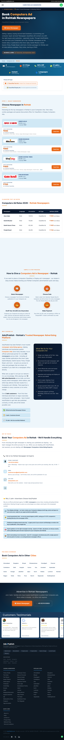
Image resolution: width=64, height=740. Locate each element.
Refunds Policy (7, 722)
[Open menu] (2, 5)
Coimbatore (6, 567)
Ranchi (32, 575)
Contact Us (6, 717)
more (41, 169)
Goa (36, 567)
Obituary (7, 653)
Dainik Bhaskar (24, 139)
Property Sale (25, 651)
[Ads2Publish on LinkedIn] (19, 736)
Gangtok (22, 567)
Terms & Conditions (9, 724)
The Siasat (19, 696)
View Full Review (6, 635)
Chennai (53, 563)
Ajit (4, 696)
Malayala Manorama (8, 692)
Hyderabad (52, 567)
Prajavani (5, 701)
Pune (25, 575)
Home (3, 61)
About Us (6, 713)
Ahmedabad (6, 563)
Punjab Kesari (23, 174)
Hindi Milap (6, 686)
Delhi (14, 567)
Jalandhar (20, 571)
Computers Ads (7, 351)
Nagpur (5, 575)
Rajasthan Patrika (21, 681)
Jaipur (28, 571)
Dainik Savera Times (25, 157)
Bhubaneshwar (33, 563)
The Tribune (6, 677)
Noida (12, 575)
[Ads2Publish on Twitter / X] (15, 736)
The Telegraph (20, 701)
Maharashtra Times (8, 699)
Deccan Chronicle (21, 675)
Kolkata (42, 571)
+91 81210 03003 (13, 462)
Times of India (6, 673)
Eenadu (5, 688)
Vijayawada (40, 575)
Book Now (56, 131)
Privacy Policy (7, 720)
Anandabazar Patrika (22, 686)
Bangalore (16, 563)
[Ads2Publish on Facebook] (11, 736)
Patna (19, 575)
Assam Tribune (7, 679)
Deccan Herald (20, 677)
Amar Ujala (23, 121)
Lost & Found (52, 651)
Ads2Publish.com (11, 731)
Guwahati (43, 567)
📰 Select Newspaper (11, 28)
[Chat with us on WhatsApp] (61, 5)
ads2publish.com (13, 480)
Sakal (4, 690)
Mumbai (58, 571)
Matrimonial (7, 651)
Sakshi (18, 688)
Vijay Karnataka (7, 703)
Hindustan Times (21, 673)
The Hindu (5, 675)
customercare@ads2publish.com (17, 472)
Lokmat (19, 690)
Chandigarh (44, 563)
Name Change (43, 651)
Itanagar (12, 571)
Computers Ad (10, 61)
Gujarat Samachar (7, 694)
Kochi (35, 571)
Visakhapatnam (51, 575)
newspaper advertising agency (12, 347)
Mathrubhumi (20, 692)
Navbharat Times (21, 699)
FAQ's (5, 715)
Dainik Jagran (6, 681)
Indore (5, 571)
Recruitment (16, 651)
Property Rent (33, 651)
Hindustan (6, 683)
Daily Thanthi (20, 694)
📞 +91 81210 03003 (43, 603)
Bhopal (24, 563)
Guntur (29, 567)
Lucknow (50, 571)
